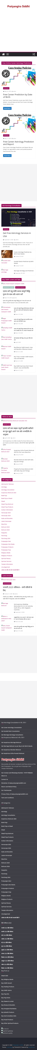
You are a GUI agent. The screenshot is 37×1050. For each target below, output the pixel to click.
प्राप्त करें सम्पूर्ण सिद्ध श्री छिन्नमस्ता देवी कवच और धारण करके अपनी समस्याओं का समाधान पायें (24, 310)
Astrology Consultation (7, 490)
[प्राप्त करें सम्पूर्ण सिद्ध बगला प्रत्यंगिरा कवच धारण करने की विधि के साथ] (7, 321)
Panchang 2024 (5, 538)
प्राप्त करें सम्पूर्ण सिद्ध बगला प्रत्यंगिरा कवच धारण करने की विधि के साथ (23, 320)
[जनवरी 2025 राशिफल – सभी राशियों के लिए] (18, 580)
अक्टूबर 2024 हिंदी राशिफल (7, 961)
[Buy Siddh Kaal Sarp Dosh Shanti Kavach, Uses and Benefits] (7, 368)
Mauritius (4, 524)
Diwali (3, 501)
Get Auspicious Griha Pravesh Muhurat (12, 753)
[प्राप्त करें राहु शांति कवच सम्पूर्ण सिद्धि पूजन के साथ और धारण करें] (18, 284)
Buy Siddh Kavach (6, 983)
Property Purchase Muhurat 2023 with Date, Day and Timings (23, 470)
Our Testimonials (6, 790)
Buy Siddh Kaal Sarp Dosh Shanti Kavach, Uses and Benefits (23, 367)
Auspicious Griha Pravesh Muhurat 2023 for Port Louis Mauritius (24, 451)
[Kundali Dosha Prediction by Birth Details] (7, 263)
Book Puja (4, 495)
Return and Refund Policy (8, 786)
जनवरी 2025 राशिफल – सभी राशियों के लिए (17, 589)
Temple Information (7, 564)
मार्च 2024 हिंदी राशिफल (6, 935)
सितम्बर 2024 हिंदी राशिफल (7, 957)
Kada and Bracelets (7, 518)
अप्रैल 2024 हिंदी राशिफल (7, 939)
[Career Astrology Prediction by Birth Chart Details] (7, 254)
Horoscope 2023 (6, 513)
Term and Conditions (7, 797)
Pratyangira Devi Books (8, 544)
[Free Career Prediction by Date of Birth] (18, 75)
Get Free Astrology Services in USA (17, 235)
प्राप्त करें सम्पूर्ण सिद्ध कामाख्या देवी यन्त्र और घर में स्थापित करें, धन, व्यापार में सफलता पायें (23, 329)
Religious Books (5, 553)
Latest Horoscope (6, 521)
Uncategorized (5, 567)
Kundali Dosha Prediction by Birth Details (23, 262)
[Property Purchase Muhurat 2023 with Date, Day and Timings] (7, 471)
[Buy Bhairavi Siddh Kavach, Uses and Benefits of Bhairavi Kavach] (7, 349)
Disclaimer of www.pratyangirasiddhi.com (13, 783)
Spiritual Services (6, 561)
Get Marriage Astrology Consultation (12, 735)
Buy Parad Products (7, 1019)
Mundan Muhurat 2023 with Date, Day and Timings (23, 460)
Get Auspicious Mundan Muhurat (11, 750)
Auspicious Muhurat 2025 (8, 492)
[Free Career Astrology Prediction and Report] (18, 122)
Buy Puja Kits (5, 994)
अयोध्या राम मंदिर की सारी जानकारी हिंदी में (10, 570)
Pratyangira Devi (6, 541)
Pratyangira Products (7, 547)
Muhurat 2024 (5, 530)
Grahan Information (7, 510)
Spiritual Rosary (5, 558)
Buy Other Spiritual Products (9, 1023)
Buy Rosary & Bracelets (8, 1005)
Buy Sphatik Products (7, 1012)
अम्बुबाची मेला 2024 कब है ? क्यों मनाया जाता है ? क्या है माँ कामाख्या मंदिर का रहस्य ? (23, 618)
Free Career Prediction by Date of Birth (17, 95)
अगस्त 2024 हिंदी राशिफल (7, 953)
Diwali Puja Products (7, 507)
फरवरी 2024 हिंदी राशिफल (7, 931)
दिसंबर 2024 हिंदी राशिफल (7, 968)
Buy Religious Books (7, 979)
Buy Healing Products (7, 986)
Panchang (4, 535)
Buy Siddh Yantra (6, 990)
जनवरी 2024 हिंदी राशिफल (7, 928)
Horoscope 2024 (6, 515)
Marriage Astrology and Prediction (24, 271)
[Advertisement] (18, 32)
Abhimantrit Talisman (9, 287)
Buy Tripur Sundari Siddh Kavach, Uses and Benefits (23, 357)
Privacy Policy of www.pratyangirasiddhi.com (14, 794)
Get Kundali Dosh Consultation (10, 731)
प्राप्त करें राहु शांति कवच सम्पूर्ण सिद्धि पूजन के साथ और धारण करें (16, 293)
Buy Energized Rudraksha (8, 1008)
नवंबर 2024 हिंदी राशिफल (7, 964)
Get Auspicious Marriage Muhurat (11, 742)
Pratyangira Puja (6, 550)
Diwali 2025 (4, 975)
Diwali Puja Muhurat (7, 504)
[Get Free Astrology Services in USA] (18, 218)
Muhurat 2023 (7, 424)
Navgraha (4, 533)
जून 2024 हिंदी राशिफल (6, 946)
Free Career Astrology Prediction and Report (18, 143)
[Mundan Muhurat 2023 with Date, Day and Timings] (7, 462)
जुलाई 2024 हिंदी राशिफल (7, 950)
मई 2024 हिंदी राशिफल (6, 942)
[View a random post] (33, 54)
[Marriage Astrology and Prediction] (7, 272)
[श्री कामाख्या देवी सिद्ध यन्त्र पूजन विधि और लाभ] (7, 340)
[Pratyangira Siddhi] (3, 54)
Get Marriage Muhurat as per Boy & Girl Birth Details (16, 746)
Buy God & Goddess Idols (8, 1016)
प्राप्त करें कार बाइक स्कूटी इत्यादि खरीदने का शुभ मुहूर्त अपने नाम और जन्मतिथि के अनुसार (18, 431)
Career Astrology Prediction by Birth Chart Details (22, 253)
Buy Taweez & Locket (7, 1001)
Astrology (6, 88)
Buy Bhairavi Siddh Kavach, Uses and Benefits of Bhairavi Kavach (23, 348)
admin (14, 91)
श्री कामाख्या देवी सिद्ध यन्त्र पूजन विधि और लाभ (23, 339)
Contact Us (4, 779)
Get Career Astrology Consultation (11, 727)
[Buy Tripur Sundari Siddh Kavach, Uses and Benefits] (7, 359)
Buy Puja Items (5, 998)
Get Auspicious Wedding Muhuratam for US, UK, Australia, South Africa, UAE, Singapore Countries (23, 607)
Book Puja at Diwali (6, 498)
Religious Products (20, 287)
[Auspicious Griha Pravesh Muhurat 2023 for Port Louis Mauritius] (7, 452)
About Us (4, 776)
